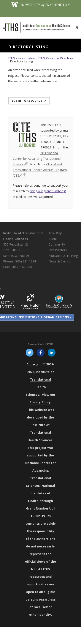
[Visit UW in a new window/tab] (40, 4)
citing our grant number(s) (48, 191)
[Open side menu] (76, 28)
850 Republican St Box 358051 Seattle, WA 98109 (16, 250)
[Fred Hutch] (30, 301)
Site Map (55, 233)
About (53, 239)
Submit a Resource (27, 101)
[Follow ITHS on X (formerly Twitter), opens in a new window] (29, 352)
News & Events (59, 261)
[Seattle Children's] (59, 301)
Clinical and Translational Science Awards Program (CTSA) (40, 170)
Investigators (26, 58)
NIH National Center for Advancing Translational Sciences (37, 158)
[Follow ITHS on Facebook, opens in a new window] (40, 352)
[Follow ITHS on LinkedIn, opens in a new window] (51, 352)
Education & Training (63, 256)
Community (57, 244)
